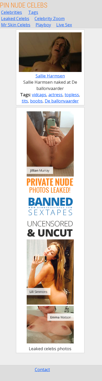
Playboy (43, 25)
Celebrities (11, 12)
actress (55, 95)
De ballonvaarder (62, 101)
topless (72, 95)
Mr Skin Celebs (15, 25)
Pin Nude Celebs (23, 5)
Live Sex (64, 25)
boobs (36, 101)
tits (25, 101)
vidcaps (39, 95)
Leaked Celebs (15, 18)
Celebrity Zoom (50, 18)
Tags (33, 12)
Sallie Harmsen (50, 76)
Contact (42, 369)
